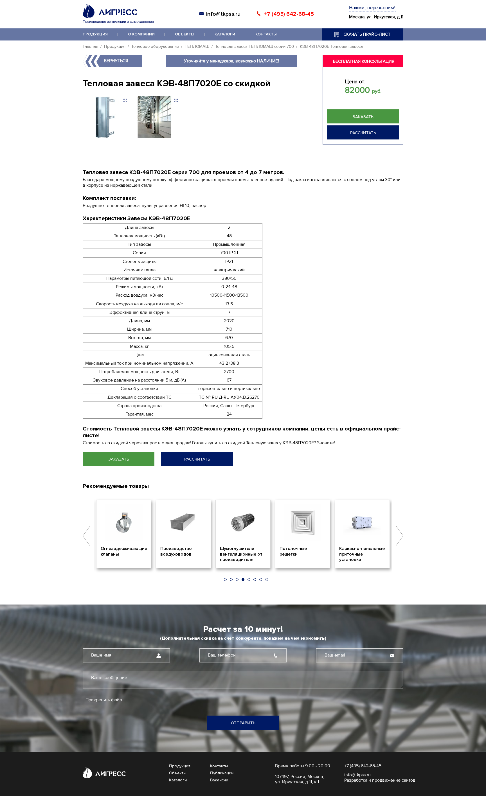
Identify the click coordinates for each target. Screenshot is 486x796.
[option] (123, 534)
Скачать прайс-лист (367, 34)
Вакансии (219, 780)
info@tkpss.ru (223, 14)
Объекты (184, 34)
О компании (141, 34)
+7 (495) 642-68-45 (289, 14)
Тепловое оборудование (155, 46)
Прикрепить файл (104, 700)
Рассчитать (363, 132)
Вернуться (116, 61)
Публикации (221, 772)
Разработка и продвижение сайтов (379, 780)
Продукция (95, 34)
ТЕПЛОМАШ (197, 46)
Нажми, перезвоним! (372, 7)
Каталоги (225, 34)
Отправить (243, 722)
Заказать (363, 116)
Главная (90, 46)
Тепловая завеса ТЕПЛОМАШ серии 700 (254, 46)
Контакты (266, 34)
